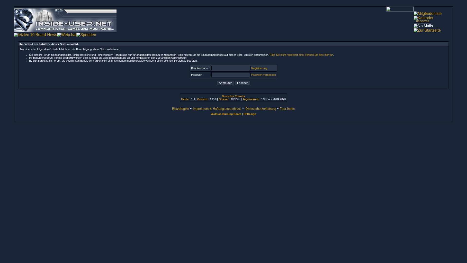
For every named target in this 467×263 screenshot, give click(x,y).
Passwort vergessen (263, 74)
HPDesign (249, 114)
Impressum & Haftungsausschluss (217, 109)
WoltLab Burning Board (226, 114)
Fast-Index (287, 109)
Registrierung (259, 68)
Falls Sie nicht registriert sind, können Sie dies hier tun (301, 54)
